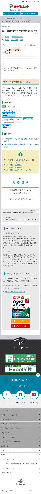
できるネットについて (33, 1)
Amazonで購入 (20, 321)
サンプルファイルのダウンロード (12, 428)
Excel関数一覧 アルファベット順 (18, 170)
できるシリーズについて (9, 415)
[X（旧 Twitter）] (16, 1)
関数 (21, 40)
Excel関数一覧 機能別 (14, 165)
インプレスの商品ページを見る (15, 292)
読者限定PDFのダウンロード (10, 424)
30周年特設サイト (7, 419)
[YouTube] (23, 1)
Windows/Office (10, 19)
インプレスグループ (7, 459)
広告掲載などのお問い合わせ (10, 441)
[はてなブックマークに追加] (22, 182)
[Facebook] (19, 1)
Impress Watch (6, 472)
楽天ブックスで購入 (21, 326)
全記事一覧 (4, 446)
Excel (21, 19)
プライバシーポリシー (8, 450)
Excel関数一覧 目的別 (14, 167)
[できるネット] (2, 19)
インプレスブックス (7, 468)
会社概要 (4, 455)
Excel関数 (14, 40)
